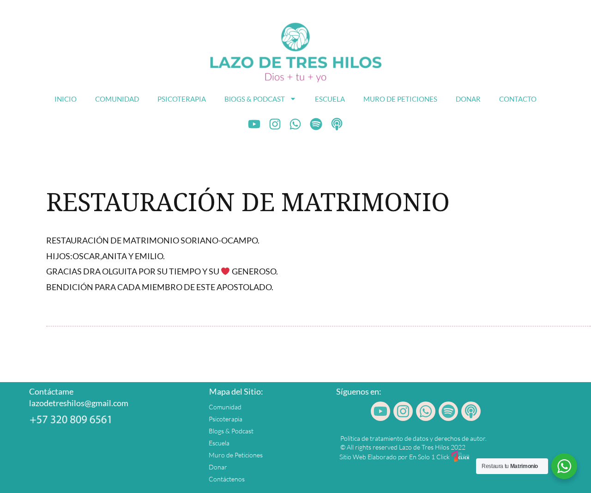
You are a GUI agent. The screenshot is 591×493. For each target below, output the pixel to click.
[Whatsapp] (295, 124)
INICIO (65, 99)
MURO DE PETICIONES (400, 99)
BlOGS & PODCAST (254, 99)
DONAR (468, 99)
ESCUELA (330, 99)
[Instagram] (274, 124)
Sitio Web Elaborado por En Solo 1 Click (394, 457)
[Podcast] (337, 124)
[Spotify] (316, 124)
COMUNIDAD (117, 99)
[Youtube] (254, 124)
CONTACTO (518, 99)
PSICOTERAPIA (181, 99)
